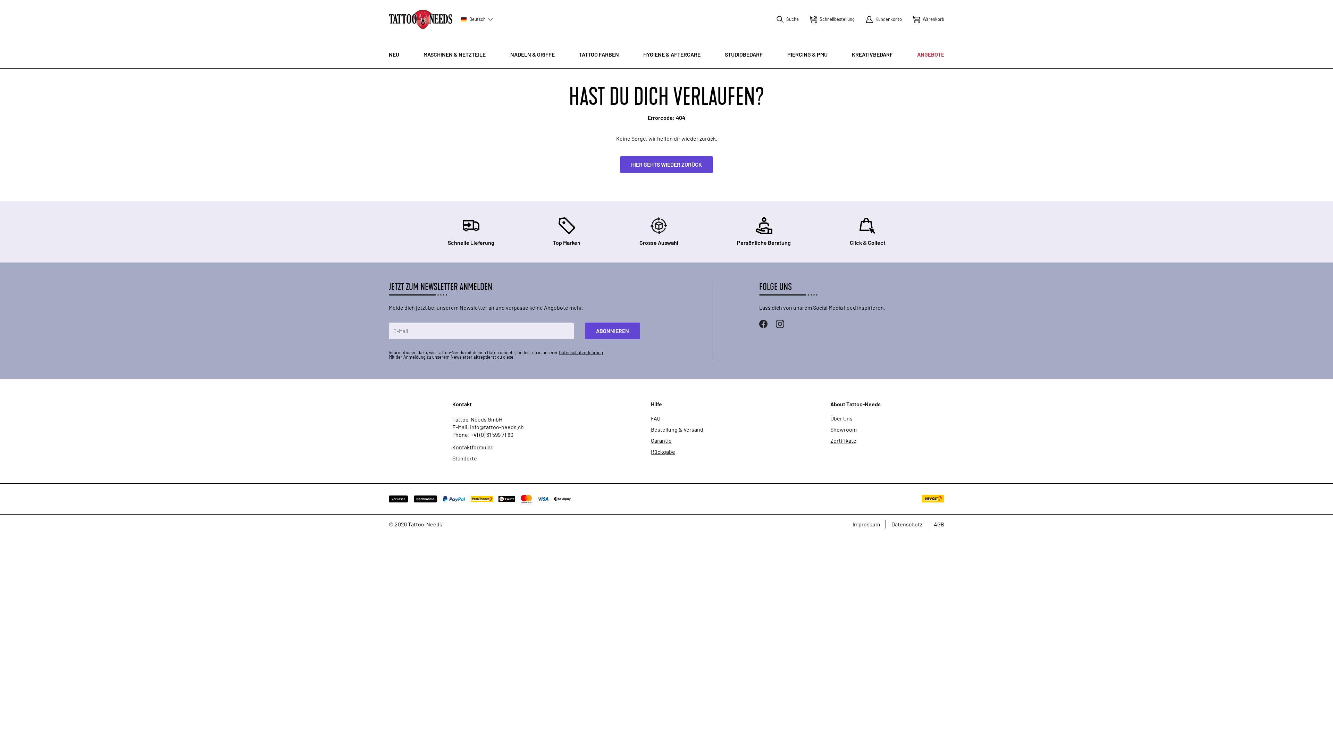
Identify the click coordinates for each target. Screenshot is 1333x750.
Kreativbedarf (872, 54)
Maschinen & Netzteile (455, 54)
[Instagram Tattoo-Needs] (780, 324)
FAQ (655, 418)
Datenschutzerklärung (581, 352)
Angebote (930, 54)
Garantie (661, 440)
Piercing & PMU (807, 54)
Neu (394, 54)
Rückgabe (663, 452)
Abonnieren (612, 330)
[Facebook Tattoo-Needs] (763, 324)
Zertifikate (843, 440)
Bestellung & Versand (677, 429)
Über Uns (841, 418)
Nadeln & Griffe (532, 54)
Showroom (843, 429)
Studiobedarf (744, 54)
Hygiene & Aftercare (672, 54)
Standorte (464, 458)
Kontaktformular (472, 447)
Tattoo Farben (599, 54)
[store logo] (421, 19)
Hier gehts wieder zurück (666, 164)
